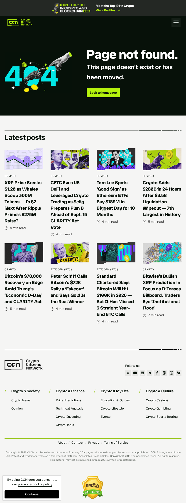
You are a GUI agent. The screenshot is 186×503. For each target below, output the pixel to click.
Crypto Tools (65, 425)
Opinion (17, 408)
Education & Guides (115, 400)
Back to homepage (103, 93)
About (62, 443)
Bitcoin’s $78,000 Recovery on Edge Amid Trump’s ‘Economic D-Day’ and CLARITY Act (24, 288)
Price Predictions (68, 400)
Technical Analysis (69, 408)
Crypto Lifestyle (112, 408)
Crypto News (21, 400)
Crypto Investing (68, 417)
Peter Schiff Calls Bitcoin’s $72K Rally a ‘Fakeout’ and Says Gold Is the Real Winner (69, 288)
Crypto (10, 176)
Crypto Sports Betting (162, 417)
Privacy (93, 443)
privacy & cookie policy (35, 484)
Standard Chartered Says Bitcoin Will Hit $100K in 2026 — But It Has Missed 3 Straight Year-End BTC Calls (115, 295)
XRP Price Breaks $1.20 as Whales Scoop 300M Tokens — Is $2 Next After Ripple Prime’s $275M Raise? (23, 202)
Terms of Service (116, 443)
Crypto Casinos (157, 400)
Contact (77, 443)
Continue (32, 494)
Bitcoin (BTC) (61, 269)
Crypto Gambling (158, 408)
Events (105, 417)
